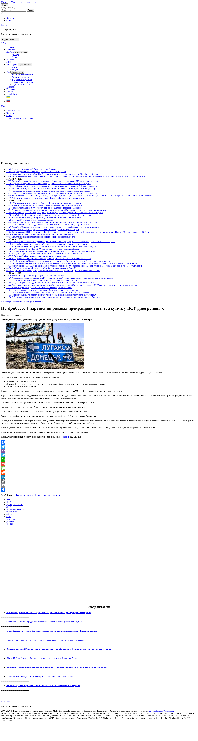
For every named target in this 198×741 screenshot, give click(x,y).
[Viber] (99, 451)
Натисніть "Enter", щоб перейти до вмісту (20, 2)
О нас (9, 20)
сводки (66, 437)
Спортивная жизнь (20, 77)
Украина (10, 59)
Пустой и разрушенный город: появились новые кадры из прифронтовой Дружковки (45, 640)
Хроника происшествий (23, 75)
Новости (56, 495)
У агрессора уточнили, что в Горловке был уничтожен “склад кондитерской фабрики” (48, 612)
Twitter (9, 91)
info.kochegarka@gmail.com (161, 711)
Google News (12, 94)
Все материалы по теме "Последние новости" (22, 302)
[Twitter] (99, 447)
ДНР (8, 502)
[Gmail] (99, 464)
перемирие (11, 519)
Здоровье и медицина (22, 79)
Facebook (10, 89)
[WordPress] (99, 481)
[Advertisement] (82, 140)
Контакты (10, 18)
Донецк (15, 54)
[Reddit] (99, 472)
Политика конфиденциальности (21, 118)
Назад (3, 42)
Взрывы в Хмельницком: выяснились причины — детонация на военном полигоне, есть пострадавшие (56, 667)
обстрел (10, 514)
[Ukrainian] (8, 98)
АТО (8, 500)
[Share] (99, 490)
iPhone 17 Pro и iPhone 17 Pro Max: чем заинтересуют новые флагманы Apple (41, 658)
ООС (8, 516)
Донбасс (10, 52)
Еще (8, 72)
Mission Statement (14, 111)
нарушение (11, 512)
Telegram (10, 87)
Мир (8, 62)
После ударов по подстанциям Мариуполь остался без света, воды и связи (40, 676)
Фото (14, 67)
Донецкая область (14, 504)
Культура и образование (23, 82)
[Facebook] (99, 442)
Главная (10, 47)
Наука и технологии (21, 84)
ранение (10, 521)
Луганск (16, 57)
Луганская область (15, 509)
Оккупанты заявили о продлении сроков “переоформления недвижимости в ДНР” (44, 622)
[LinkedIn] (99, 477)
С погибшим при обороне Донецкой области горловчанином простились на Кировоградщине (51, 631)
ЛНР (8, 507)
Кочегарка (6, 25)
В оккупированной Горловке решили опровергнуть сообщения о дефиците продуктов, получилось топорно (58, 649)
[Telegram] (99, 455)
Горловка (10, 49)
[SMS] (99, 468)
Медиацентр (12, 64)
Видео (15, 69)
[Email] (99, 485)
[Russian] (8, 101)
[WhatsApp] (99, 459)
